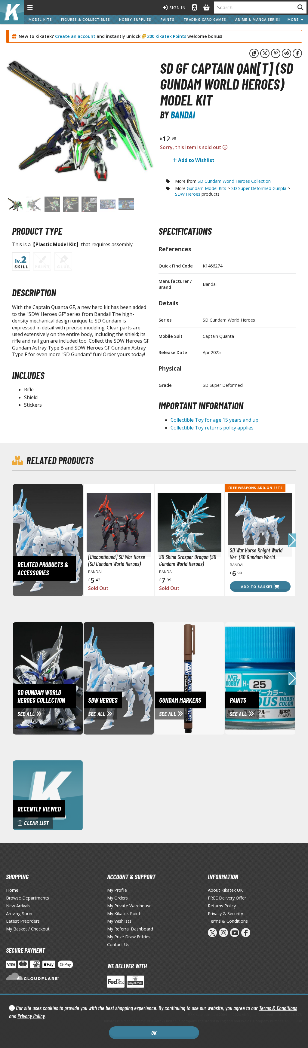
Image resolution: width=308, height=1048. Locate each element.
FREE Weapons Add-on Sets (255, 487)
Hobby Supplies (135, 19)
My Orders (117, 898)
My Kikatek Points (125, 913)
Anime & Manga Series (257, 19)
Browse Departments (27, 898)
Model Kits (40, 19)
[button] (292, 540)
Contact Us (118, 944)
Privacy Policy (31, 1016)
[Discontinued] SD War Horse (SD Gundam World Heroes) (116, 560)
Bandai (183, 114)
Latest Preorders (23, 921)
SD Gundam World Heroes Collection (234, 181)
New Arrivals (18, 906)
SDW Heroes (187, 194)
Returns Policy (222, 906)
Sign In (177, 7)
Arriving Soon (19, 913)
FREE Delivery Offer (227, 898)
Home (12, 890)
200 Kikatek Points (166, 36)
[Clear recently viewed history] (48, 794)
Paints (168, 19)
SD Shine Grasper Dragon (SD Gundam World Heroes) (187, 560)
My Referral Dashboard (130, 929)
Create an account (75, 36)
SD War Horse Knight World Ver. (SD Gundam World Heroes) (256, 554)
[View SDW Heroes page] (140, 677)
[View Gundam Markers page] (211, 677)
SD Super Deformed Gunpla (258, 188)
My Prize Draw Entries (128, 937)
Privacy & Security (225, 913)
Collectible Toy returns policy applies (212, 427)
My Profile (117, 890)
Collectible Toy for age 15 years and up (214, 420)
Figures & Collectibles (85, 19)
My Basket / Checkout (28, 929)
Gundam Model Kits (206, 188)
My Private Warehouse (129, 906)
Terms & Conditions (278, 1007)
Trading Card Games (204, 19)
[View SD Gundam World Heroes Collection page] (69, 677)
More (294, 19)
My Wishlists (119, 921)
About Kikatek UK (225, 890)
